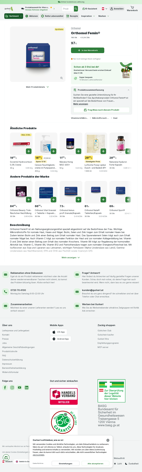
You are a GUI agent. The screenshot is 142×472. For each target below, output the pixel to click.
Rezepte (74, 16)
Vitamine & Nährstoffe (80, 118)
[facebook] (5, 387)
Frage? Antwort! (91, 273)
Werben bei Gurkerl (92, 304)
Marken (102, 16)
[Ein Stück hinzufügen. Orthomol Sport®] (128, 199)
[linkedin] (26, 387)
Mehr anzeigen (80, 104)
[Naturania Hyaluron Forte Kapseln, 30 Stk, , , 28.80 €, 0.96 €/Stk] (120, 144)
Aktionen (33, 16)
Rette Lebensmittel (54, 16)
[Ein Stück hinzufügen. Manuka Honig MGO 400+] (78, 151)
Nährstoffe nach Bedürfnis (101, 118)
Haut (115, 118)
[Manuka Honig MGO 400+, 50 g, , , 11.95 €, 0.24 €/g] (71, 144)
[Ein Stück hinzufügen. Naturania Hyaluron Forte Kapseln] (128, 151)
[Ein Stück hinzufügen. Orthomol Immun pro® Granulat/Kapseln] (78, 199)
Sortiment (14, 16)
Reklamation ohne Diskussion (27, 273)
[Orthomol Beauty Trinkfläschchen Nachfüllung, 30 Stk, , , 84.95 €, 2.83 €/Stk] (21, 192)
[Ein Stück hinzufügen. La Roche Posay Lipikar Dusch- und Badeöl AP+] (103, 151)
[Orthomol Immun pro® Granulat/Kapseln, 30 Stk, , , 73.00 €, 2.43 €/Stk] (71, 192)
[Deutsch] (104, 9)
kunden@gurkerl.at (92, 290)
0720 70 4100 (18, 290)
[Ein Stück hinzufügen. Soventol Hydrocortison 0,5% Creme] (28, 151)
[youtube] (19, 387)
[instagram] (12, 387)
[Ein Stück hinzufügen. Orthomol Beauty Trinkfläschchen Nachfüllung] (28, 199)
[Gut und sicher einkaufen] (64, 422)
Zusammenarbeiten (21, 304)
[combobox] (68, 9)
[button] (117, 9)
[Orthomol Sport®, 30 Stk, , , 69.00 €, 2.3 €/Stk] (120, 192)
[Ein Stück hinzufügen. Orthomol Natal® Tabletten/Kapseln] (103, 199)
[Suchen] (76, 9)
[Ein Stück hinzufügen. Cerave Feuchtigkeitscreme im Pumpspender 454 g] (53, 151)
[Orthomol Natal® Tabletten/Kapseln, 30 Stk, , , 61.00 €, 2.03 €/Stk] (96, 192)
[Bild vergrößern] (61, 78)
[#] (111, 390)
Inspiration (86, 16)
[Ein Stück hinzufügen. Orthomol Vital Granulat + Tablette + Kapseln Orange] (53, 199)
